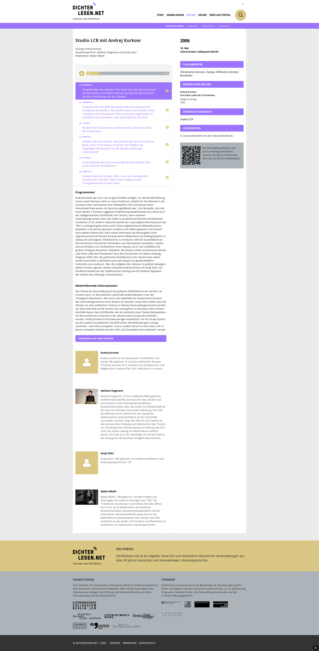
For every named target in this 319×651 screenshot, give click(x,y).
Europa (210, 72)
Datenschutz (147, 643)
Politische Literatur (227, 72)
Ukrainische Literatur (192, 72)
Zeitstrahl (224, 26)
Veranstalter (208, 26)
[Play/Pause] (81, 73)
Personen (192, 26)
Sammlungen (175, 15)
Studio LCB (186, 119)
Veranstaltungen (174, 26)
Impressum (129, 643)
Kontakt (115, 643)
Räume (202, 15)
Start (160, 15)
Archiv (191, 15)
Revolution (186, 75)
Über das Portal (220, 15)
